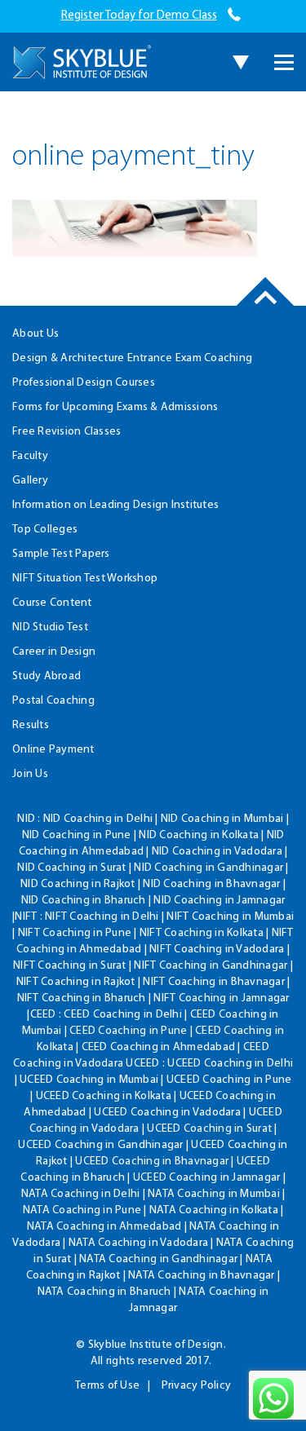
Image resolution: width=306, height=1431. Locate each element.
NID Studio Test (50, 627)
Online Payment (53, 750)
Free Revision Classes (66, 432)
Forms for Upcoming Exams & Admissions (115, 407)
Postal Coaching (53, 701)
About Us (35, 334)
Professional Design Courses (83, 383)
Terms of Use (107, 1386)
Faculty (30, 456)
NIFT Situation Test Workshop (84, 578)
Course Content (52, 603)
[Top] (266, 305)
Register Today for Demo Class (139, 16)
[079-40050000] (235, 16)
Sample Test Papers (61, 554)
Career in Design (53, 652)
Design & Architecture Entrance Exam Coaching (132, 358)
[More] (284, 63)
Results (30, 725)
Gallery (30, 481)
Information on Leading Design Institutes (115, 505)
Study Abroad (46, 676)
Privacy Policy (197, 1386)
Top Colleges (45, 529)
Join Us (30, 774)
